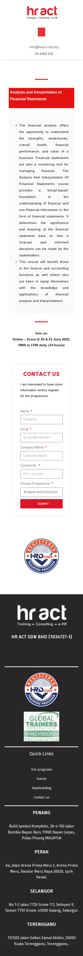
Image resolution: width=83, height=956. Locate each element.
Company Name (32, 447)
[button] (41, 32)
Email (24, 429)
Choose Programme (35, 483)
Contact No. (29, 465)
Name (25, 411)
